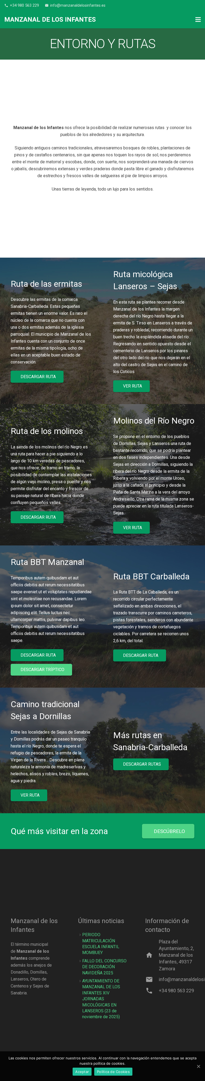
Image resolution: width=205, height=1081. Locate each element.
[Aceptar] (198, 1066)
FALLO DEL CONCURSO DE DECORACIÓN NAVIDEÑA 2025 (104, 966)
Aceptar (82, 1072)
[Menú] (198, 19)
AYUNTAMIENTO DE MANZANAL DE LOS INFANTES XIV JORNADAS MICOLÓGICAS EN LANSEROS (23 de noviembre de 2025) (101, 998)
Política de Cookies (113, 1072)
